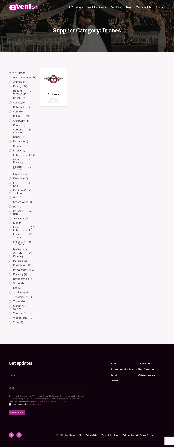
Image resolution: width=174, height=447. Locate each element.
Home (113, 363)
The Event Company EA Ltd (23, 7)
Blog (128, 7)
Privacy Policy (92, 435)
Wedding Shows (97, 7)
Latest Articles (145, 363)
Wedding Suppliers (146, 375)
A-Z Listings (76, 7)
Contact (160, 7)
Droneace (53, 94)
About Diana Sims (146, 369)
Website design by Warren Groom (137, 435)
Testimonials (143, 7)
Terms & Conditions (110, 435)
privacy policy (37, 404)
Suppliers (116, 7)
